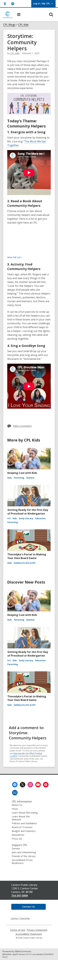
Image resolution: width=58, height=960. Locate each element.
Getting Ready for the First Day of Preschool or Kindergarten (27, 511)
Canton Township (20, 918)
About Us (17, 804)
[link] (4, 3)
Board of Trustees (22, 827)
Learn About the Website (21, 818)
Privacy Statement (37, 929)
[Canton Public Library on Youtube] (38, 784)
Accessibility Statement (29, 933)
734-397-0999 (19, 895)
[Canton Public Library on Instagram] (30, 784)
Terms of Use (17, 929)
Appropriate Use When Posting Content (26, 754)
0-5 (8, 518)
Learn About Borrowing (25, 812)
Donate (16, 848)
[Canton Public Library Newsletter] (15, 792)
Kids (9, 477)
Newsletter (18, 834)
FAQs (15, 808)
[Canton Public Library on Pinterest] (45, 784)
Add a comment (22, 426)
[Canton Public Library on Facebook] (15, 784)
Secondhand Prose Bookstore (22, 861)
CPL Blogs (9, 24)
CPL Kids (23, 24)
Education (40, 518)
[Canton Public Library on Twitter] (22, 784)
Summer (30, 477)
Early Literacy (26, 518)
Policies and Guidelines (24, 823)
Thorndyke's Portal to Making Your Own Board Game (26, 556)
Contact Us (28, 906)
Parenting (19, 477)
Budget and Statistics (24, 831)
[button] (12, 3)
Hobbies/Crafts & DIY (25, 563)
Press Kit (17, 838)
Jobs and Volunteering (24, 852)
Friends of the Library (24, 856)
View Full (14, 257)
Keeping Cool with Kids (22, 473)
